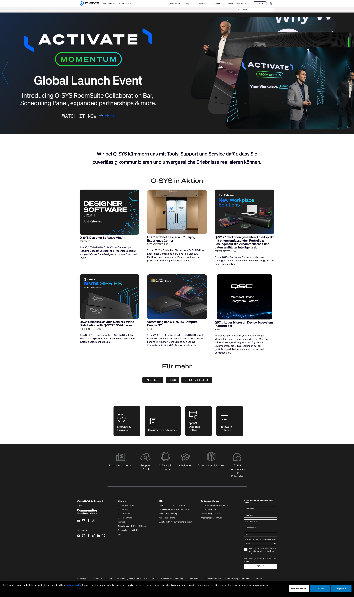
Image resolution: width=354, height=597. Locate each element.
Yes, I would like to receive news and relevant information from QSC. (262, 551)
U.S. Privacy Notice (150, 578)
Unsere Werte (124, 513)
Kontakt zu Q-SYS (208, 509)
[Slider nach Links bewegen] (5, 73)
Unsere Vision (124, 509)
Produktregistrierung (168, 513)
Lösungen (187, 4)
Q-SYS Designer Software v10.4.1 (102, 238)
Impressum (259, 578)
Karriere (121, 522)
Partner (230, 4)
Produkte (173, 4)
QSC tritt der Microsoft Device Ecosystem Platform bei (244, 324)
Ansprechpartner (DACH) (211, 518)
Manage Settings (299, 588)
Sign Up (260, 566)
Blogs (172, 379)
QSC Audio (82, 531)
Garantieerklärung (167, 518)
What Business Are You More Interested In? (260, 540)
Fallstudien (152, 379)
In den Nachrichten (196, 379)
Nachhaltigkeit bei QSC (128, 530)
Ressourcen (202, 4)
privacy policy (249, 561)
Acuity (121, 534)
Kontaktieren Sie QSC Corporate (214, 505)
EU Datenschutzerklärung (172, 578)
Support (217, 4)
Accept (320, 588)
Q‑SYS (80, 505)
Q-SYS (171, 505)
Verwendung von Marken (128, 578)
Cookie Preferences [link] (213, 578)
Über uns (239, 4)
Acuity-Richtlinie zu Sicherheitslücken (175, 522)
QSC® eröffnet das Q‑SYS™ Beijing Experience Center (171, 239)
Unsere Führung (125, 518)
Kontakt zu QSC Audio (210, 513)
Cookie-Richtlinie (194, 578)
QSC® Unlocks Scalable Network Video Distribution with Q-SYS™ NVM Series (107, 323)
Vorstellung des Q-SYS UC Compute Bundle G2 (172, 323)
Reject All (341, 588)
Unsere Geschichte (126, 505)
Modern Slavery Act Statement (238, 578)
